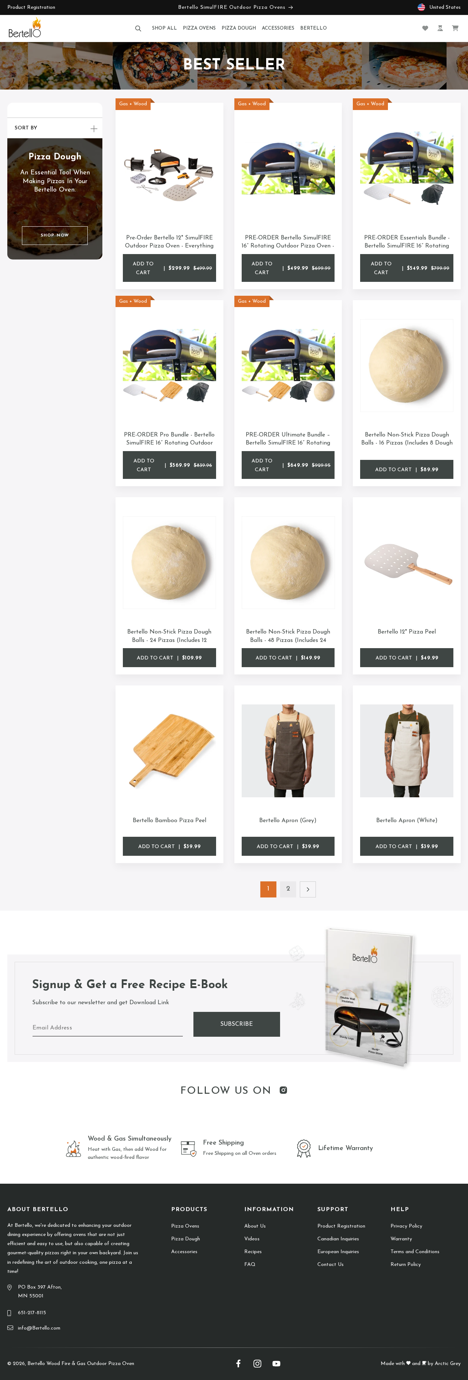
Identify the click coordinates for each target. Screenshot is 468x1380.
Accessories (184, 1252)
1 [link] (268, 889)
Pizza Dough (185, 1239)
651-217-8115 (32, 1313)
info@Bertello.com (39, 1328)
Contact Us (330, 1265)
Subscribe (236, 1024)
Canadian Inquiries (338, 1239)
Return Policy (405, 1265)
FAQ (250, 1265)
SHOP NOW (55, 235)
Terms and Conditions (414, 1252)
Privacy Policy (406, 1226)
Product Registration (31, 7)
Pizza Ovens (185, 1226)
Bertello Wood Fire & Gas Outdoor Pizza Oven (80, 1363)
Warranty (401, 1239)
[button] (138, 28)
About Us (255, 1226)
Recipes (253, 1252)
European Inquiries (338, 1252)
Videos (252, 1239)
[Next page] (308, 889)
